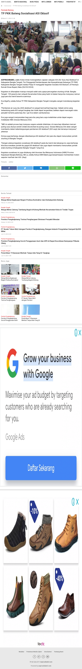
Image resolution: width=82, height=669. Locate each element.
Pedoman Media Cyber (34, 651)
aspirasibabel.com (44, 666)
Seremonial (7, 6)
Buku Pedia (34, 2)
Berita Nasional (20, 2)
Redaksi (21, 651)
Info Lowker (46, 2)
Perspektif (70, 2)
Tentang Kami (58, 651)
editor (11, 162)
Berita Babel (6, 2)
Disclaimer (48, 651)
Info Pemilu (59, 2)
